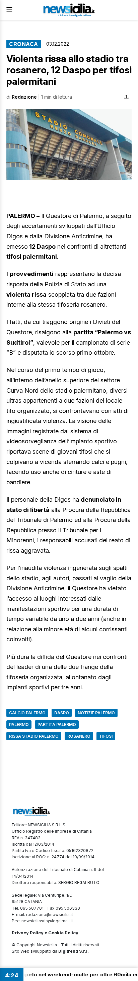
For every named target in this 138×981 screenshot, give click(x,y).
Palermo (19, 724)
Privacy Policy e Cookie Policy (45, 932)
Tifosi (106, 736)
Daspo (61, 712)
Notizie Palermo (96, 712)
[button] (69, 144)
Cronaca (23, 44)
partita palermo (57, 724)
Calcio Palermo (27, 712)
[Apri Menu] (9, 10)
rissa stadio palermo (34, 736)
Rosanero (78, 736)
